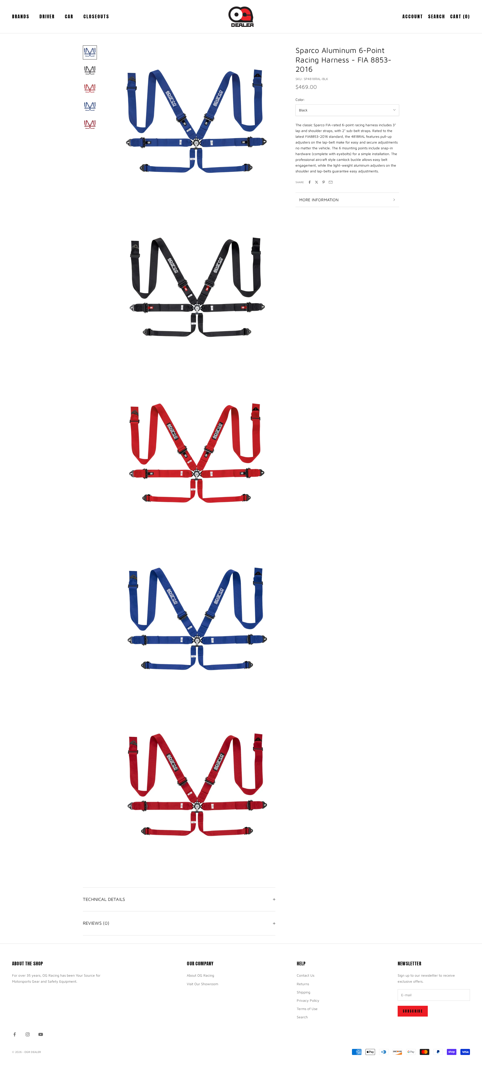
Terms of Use (307, 1009)
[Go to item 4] (90, 107)
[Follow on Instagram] (27, 1034)
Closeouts (96, 16)
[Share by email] (331, 182)
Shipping (303, 992)
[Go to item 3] (90, 89)
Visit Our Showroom (202, 984)
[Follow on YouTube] (40, 1034)
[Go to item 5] (90, 125)
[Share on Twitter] (317, 182)
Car (69, 16)
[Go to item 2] (90, 70)
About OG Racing (200, 975)
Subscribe (413, 1011)
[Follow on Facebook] (14, 1034)
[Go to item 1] (90, 52)
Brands (20, 16)
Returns (303, 984)
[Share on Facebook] (310, 182)
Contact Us (305, 975)
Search (302, 1017)
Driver (47, 16)
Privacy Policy (308, 1000)
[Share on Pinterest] (324, 182)
